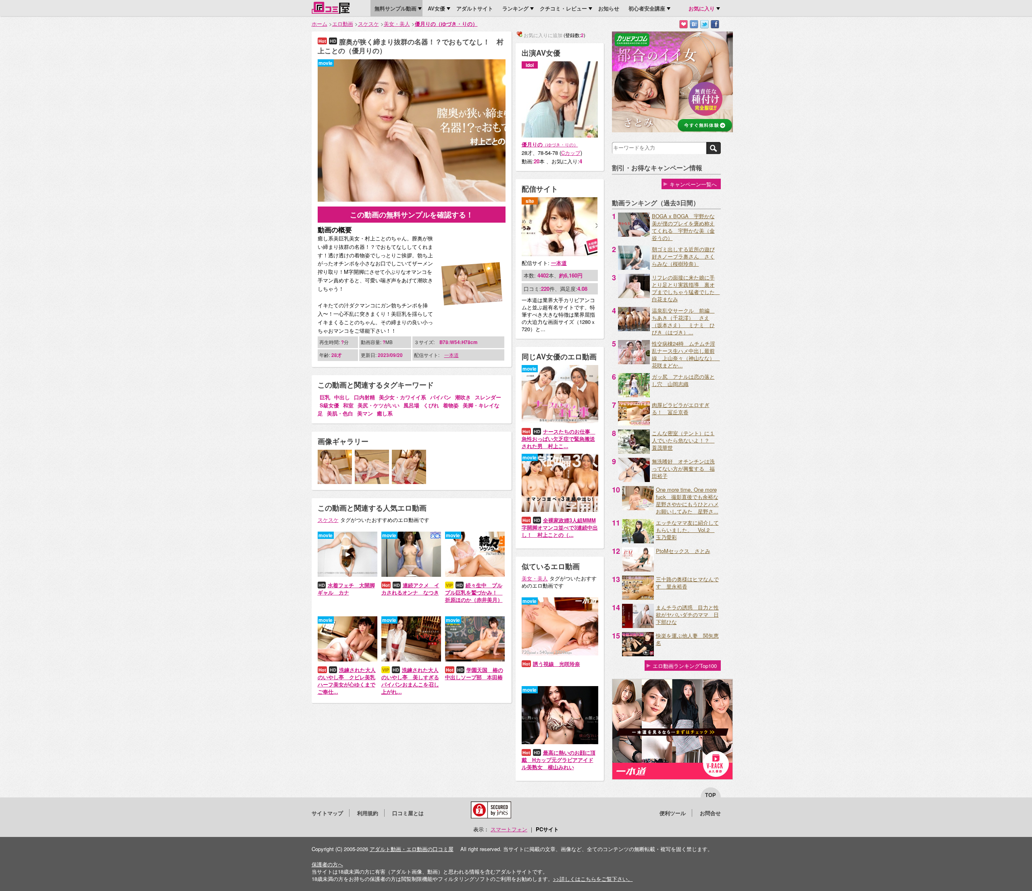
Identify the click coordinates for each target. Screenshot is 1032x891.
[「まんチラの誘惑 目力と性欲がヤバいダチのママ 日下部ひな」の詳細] (638, 626)
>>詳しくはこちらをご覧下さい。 (593, 879)
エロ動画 (342, 23)
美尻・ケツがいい (378, 405)
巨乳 (325, 397)
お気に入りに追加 (683, 24)
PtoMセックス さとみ (683, 551)
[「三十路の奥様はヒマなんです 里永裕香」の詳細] (638, 597)
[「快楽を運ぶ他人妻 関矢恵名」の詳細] (638, 654)
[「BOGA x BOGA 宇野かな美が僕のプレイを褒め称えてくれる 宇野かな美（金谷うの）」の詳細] (634, 234)
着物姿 (451, 405)
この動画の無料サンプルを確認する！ (411, 214)
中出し (342, 397)
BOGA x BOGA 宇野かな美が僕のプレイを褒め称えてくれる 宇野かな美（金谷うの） (683, 227)
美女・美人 (397, 23)
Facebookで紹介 (715, 24)
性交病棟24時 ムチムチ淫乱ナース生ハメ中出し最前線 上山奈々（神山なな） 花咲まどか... (686, 354)
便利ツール (673, 813)
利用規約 (367, 813)
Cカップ (570, 152)
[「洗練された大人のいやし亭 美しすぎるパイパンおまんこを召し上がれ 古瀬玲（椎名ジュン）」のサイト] (411, 659)
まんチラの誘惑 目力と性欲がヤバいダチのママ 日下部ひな (687, 614)
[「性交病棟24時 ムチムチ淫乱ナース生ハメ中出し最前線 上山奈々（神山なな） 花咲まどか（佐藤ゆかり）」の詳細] (634, 362)
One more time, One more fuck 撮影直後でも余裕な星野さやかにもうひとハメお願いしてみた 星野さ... (687, 500)
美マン (365, 413)
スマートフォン (509, 829)
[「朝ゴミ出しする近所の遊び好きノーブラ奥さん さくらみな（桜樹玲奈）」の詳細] (634, 267)
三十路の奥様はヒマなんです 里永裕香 (687, 582)
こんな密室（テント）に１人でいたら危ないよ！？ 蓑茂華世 (683, 440)
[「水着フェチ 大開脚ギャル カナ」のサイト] (347, 574)
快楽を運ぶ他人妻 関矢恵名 (687, 639)
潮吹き (463, 397)
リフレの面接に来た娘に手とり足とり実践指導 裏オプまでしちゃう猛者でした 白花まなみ (686, 288)
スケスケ (368, 23)
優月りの (550, 144)
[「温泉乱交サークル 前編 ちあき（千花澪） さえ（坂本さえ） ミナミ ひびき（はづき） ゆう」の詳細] (634, 329)
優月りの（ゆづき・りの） (446, 23)
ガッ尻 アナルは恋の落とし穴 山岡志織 (683, 380)
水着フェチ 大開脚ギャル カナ (346, 588)
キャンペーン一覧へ (693, 184)
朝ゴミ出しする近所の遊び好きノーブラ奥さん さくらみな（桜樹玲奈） (683, 256)
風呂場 (411, 405)
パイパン (440, 397)
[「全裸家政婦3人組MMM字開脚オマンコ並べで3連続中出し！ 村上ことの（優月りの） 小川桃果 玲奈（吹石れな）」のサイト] (560, 509)
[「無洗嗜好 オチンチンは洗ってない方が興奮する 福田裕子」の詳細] (634, 480)
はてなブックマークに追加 (694, 24)
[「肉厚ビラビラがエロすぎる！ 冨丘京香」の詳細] (634, 423)
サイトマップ (327, 813)
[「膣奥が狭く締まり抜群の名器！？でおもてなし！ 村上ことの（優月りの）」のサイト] (412, 199)
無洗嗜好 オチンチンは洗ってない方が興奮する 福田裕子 (683, 468)
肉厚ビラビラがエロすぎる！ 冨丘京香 (681, 408)
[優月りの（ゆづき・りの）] (560, 135)
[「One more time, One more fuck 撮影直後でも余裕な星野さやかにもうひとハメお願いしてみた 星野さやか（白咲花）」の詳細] (638, 508)
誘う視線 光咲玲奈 (556, 664)
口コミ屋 (331, 8)
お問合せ (710, 813)
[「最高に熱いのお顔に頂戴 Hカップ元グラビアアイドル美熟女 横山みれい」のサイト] (560, 742)
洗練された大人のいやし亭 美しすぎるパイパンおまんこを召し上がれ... (410, 680)
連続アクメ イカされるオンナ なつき (410, 588)
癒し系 (385, 413)
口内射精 (364, 397)
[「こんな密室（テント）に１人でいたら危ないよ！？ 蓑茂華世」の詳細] (634, 451)
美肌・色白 (340, 413)
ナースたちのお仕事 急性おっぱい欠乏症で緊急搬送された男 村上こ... (558, 439)
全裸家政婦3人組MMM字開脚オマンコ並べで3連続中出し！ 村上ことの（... (560, 527)
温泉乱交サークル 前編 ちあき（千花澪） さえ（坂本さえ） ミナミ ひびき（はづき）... (683, 321)
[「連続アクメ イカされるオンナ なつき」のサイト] (411, 574)
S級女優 (329, 405)
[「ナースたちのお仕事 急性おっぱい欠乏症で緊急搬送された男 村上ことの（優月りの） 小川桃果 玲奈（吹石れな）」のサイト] (560, 421)
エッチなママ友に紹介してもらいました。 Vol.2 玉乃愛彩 (687, 530)
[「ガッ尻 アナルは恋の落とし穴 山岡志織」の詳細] (634, 395)
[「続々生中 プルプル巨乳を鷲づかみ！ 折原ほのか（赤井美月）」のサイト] (475, 574)
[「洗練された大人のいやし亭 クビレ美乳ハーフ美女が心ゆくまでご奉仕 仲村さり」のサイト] (347, 659)
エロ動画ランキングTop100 (685, 666)
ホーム (319, 23)
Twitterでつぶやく (704, 24)
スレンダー (488, 397)
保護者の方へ (327, 864)
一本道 (451, 355)
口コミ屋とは (408, 813)
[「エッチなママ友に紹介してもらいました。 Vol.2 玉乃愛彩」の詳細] (638, 541)
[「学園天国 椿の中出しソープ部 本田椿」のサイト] (475, 659)
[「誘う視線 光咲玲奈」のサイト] (560, 653)
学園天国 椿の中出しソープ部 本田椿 (474, 673)
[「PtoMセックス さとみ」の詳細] (638, 569)
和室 (348, 405)
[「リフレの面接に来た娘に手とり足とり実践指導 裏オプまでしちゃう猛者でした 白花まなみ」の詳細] (634, 296)
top (710, 795)
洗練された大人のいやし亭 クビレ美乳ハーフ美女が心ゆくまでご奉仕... (347, 680)
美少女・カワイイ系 (402, 397)
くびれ (431, 405)
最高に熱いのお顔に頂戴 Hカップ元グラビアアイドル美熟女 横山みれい (558, 760)
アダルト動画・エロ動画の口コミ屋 (412, 849)
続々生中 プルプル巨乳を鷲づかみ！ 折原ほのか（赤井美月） (474, 592)
